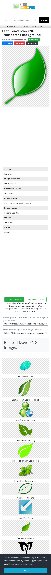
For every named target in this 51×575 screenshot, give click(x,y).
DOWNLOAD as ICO (36, 299)
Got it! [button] (25, 571)
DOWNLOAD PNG (14, 299)
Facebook (7, 43)
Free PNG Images (9, 26)
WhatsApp (34, 39)
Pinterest (19, 43)
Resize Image (37, 26)
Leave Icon (8, 174)
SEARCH (44, 20)
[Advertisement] (25, 136)
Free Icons (24, 26)
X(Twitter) (32, 43)
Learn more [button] (28, 564)
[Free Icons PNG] (24, 5)
